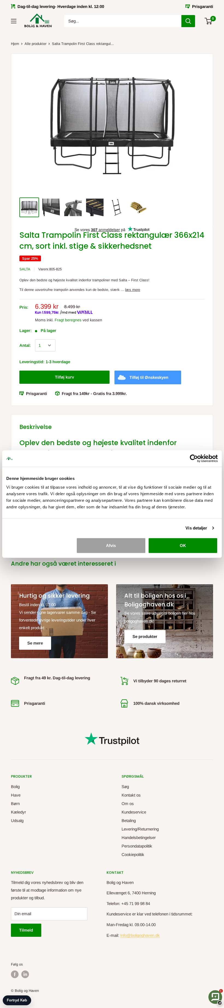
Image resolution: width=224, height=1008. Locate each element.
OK (183, 545)
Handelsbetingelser (139, 837)
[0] (208, 21)
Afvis (111, 545)
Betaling (129, 820)
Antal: (25, 345)
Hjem (15, 44)
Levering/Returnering (140, 829)
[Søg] (188, 21)
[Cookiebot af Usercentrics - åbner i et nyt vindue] (194, 458)
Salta (24, 269)
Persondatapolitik (137, 846)
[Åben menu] (13, 21)
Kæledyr (18, 812)
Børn (15, 803)
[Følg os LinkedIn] (25, 974)
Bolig (15, 786)
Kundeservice (134, 812)
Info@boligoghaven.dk (140, 935)
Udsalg (17, 820)
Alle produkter (35, 44)
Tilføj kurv (64, 377)
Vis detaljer (196, 528)
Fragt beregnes (68, 320)
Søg (125, 786)
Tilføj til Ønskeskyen (148, 377)
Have (15, 795)
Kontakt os (131, 795)
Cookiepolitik (133, 854)
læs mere (132, 290)
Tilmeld (26, 930)
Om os (128, 803)
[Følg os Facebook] (15, 974)
